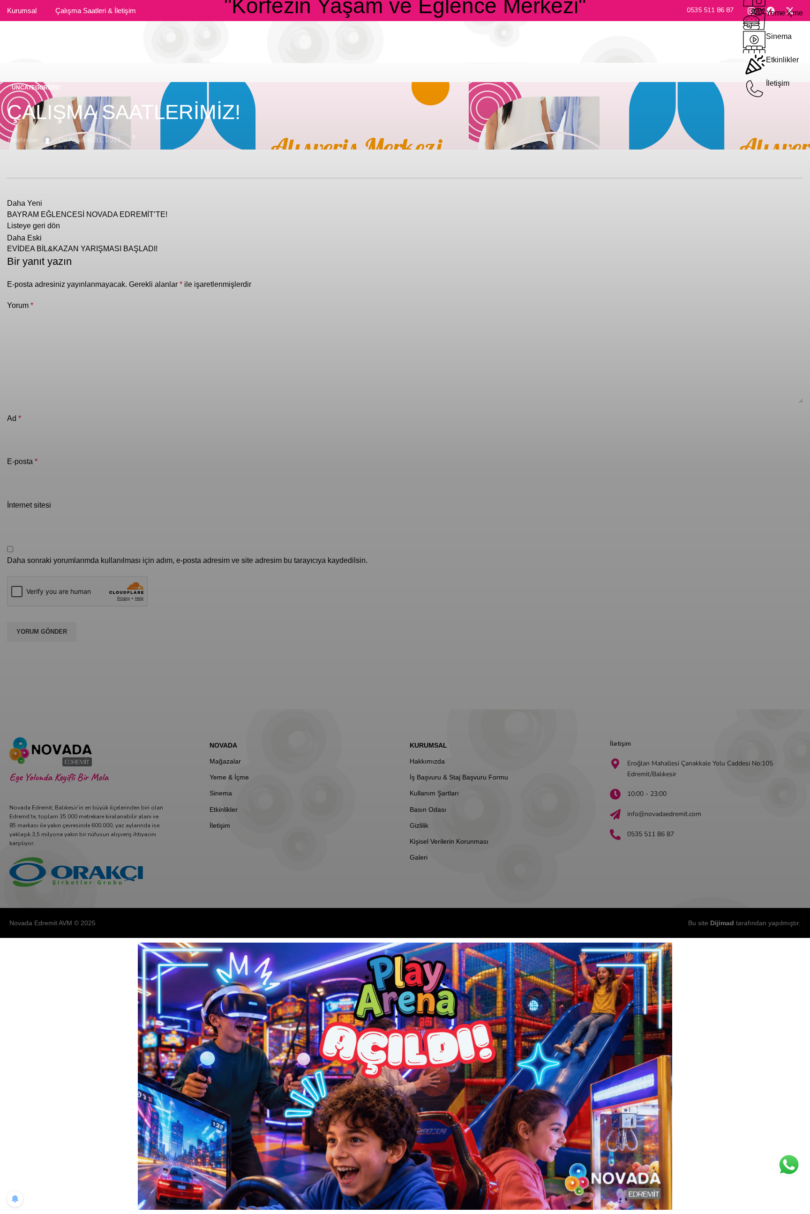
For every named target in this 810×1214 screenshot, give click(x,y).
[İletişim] (754, 89)
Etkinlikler (782, 60)
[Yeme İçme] (754, 18)
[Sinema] (754, 42)
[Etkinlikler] (754, 65)
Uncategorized (36, 87)
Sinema (779, 36)
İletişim (777, 83)
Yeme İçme (784, 13)
